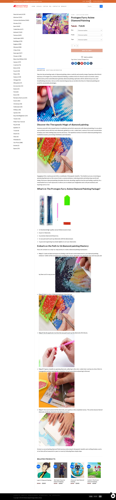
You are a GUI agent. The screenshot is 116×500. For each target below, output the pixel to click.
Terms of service (33, 495)
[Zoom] (44, 32)
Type (72, 39)
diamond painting (69, 78)
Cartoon (79, 59)
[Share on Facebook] (72, 63)
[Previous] (45, 24)
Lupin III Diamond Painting (44, 480)
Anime (75, 59)
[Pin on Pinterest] (81, 63)
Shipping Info (56, 495)
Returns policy (43, 495)
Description (41, 70)
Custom (45, 6)
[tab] (41, 70)
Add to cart (87, 50)
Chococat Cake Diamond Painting (77, 480)
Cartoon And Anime (82, 14)
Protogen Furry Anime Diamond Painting (56, 76)
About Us (24, 495)
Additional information (54, 70)
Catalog (39, 6)
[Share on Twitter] (75, 63)
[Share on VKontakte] (84, 63)
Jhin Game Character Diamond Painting (59, 480)
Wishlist (64, 6)
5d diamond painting (70, 246)
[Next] (65, 24)
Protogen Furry (85, 59)
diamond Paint (56, 449)
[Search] (101, 6)
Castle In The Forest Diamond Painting (93, 480)
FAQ (50, 6)
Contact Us (56, 6)
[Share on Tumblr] (91, 63)
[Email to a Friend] (78, 63)
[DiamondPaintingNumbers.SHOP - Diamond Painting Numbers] (20, 6)
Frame (72, 34)
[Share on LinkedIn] (88, 63)
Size (72, 30)
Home (33, 6)
